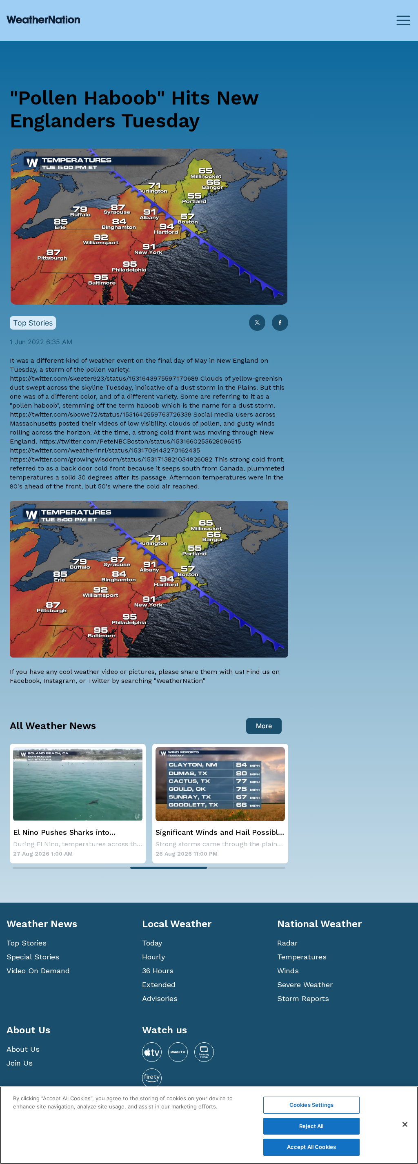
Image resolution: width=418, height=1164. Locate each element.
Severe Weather (305, 984)
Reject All (311, 1126)
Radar (287, 943)
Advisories (160, 998)
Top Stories (27, 943)
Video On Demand (38, 970)
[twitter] (257, 323)
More (264, 726)
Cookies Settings (311, 1105)
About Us (23, 1049)
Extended (159, 984)
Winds (288, 970)
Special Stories (33, 956)
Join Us (20, 1063)
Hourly (153, 956)
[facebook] (280, 323)
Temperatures (302, 956)
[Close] (405, 1124)
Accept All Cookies (311, 1147)
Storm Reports (303, 998)
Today (152, 943)
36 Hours (157, 970)
